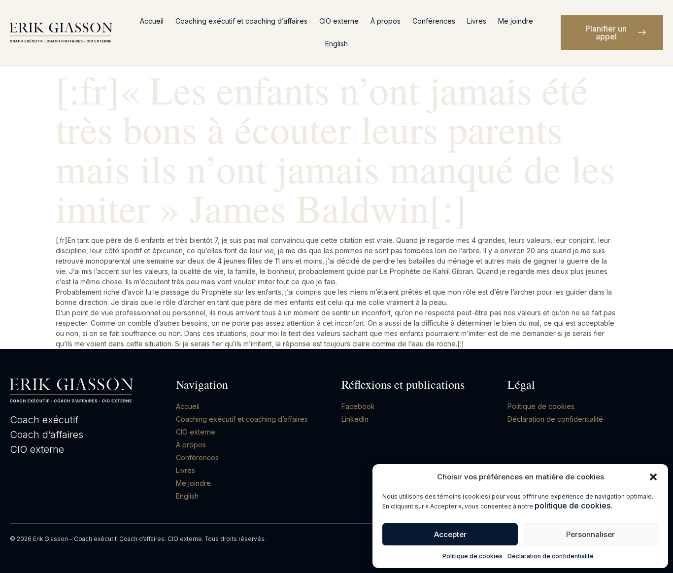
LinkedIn (355, 419)
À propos (385, 21)
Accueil (152, 21)
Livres (476, 21)
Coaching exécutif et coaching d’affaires (241, 21)
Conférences (433, 21)
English (336, 43)
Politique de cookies (472, 556)
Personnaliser (590, 534)
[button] (653, 477)
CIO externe (339, 21)
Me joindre (515, 21)
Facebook (358, 406)
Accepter (450, 534)
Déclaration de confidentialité (550, 556)
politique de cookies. (573, 505)
